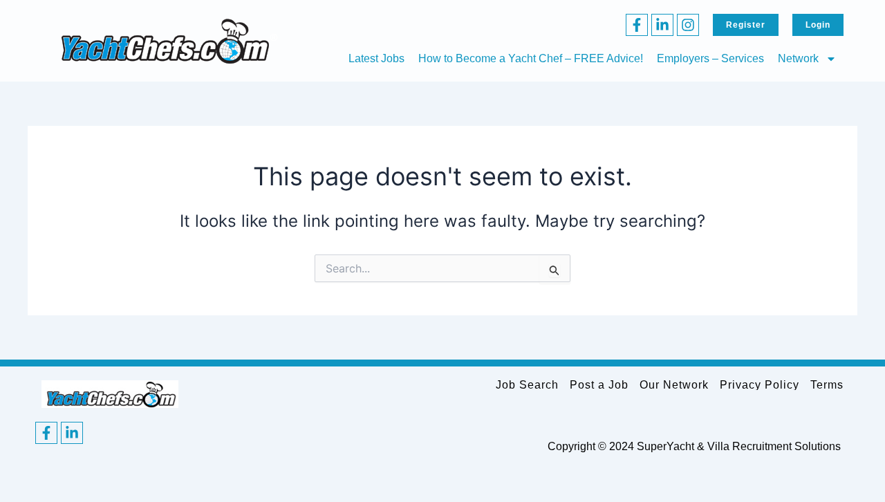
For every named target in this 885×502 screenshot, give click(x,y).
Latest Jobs (376, 58)
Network (798, 58)
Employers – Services (710, 58)
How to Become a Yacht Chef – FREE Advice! (530, 58)
